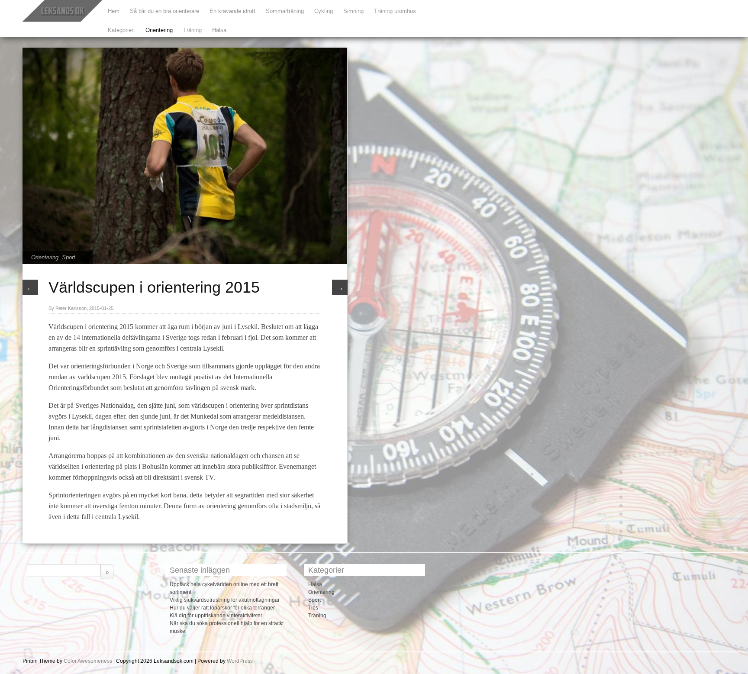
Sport (68, 257)
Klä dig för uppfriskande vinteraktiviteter (216, 616)
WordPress (240, 661)
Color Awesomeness (88, 661)
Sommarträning (285, 11)
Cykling (323, 11)
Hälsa (219, 30)
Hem (113, 11)
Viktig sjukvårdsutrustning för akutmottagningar (225, 600)
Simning (353, 11)
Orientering (159, 30)
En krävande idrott (232, 11)
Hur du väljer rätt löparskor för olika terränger (222, 608)
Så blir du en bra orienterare (164, 11)
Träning (192, 30)
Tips (313, 608)
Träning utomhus (395, 11)
